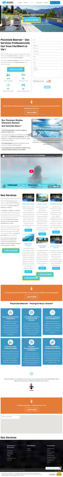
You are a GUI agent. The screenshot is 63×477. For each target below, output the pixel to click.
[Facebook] (55, 470)
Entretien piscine (56, 204)
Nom (34, 39)
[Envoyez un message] (59, 473)
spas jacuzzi (42, 204)
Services (26, 2)
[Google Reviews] (62, 470)
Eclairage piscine (28, 204)
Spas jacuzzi (49, 453)
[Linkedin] (60, 470)
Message (35, 68)
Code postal (36, 51)
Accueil (20, 2)
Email (34, 56)
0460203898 (10, 452)
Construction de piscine (56, 247)
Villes (32, 2)
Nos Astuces (39, 2)
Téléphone (35, 45)
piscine (25, 55)
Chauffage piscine (42, 246)
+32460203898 (55, 2)
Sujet (34, 62)
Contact (46, 2)
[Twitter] (58, 470)
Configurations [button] (52, 474)
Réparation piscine (28, 244)
